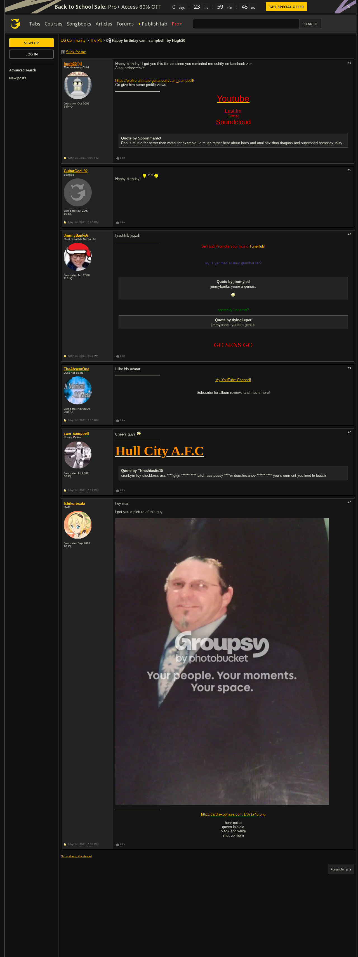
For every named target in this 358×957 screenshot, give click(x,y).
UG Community (73, 40)
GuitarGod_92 (76, 171)
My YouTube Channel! (233, 380)
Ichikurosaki (74, 503)
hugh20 (70, 64)
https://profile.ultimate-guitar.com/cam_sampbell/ (154, 80)
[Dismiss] (348, 6)
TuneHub (256, 246)
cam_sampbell (76, 433)
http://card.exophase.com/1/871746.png (233, 814)
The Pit (96, 40)
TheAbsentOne (76, 369)
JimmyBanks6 (76, 235)
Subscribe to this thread (76, 856)
